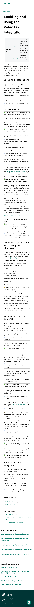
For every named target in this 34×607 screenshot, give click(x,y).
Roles (14, 46)
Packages (15, 58)
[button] (29, 602)
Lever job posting (12, 258)
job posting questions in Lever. (16, 171)
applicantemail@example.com (13, 215)
